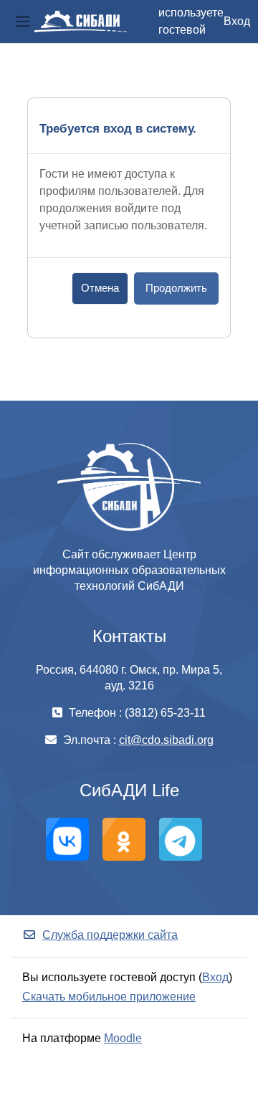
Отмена (100, 288)
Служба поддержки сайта (110, 935)
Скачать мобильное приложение (109, 996)
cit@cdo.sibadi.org (166, 740)
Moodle (123, 1038)
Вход (237, 21)
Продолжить (176, 288)
